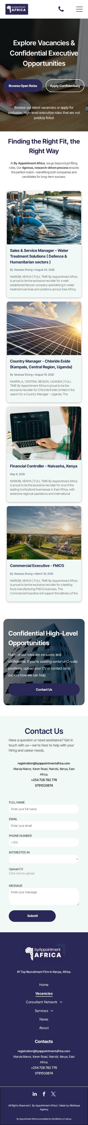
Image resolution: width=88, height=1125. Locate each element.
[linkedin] (34, 1094)
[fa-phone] (61, 11)
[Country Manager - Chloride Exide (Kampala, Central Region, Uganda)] (44, 328)
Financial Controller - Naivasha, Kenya (43, 466)
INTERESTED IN (19, 852)
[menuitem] (44, 984)
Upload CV (16, 869)
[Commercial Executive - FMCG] (44, 533)
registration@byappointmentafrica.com (44, 763)
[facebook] (44, 1094)
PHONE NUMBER (20, 835)
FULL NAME (17, 802)
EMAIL (13, 819)
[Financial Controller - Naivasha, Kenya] (44, 433)
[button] (79, 9)
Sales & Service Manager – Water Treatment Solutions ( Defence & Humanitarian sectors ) (39, 256)
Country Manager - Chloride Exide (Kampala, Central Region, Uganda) (41, 364)
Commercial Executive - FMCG (37, 565)
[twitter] (53, 1094)
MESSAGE (15, 885)
